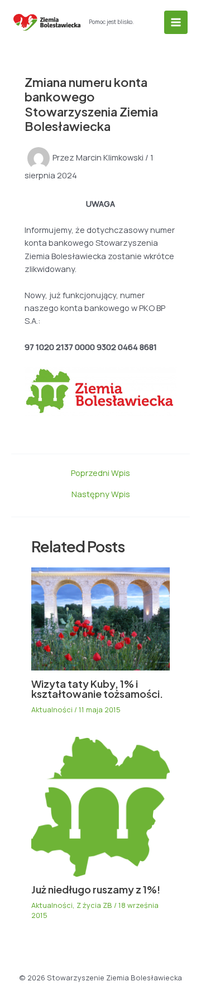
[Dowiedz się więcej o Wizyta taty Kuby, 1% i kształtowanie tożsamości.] (100, 618)
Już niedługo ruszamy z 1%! (95, 889)
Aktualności (52, 709)
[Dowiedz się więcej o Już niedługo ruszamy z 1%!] (100, 805)
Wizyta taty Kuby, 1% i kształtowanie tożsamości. (97, 688)
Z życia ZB (94, 905)
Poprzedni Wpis (100, 473)
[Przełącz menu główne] (176, 22)
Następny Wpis (100, 494)
